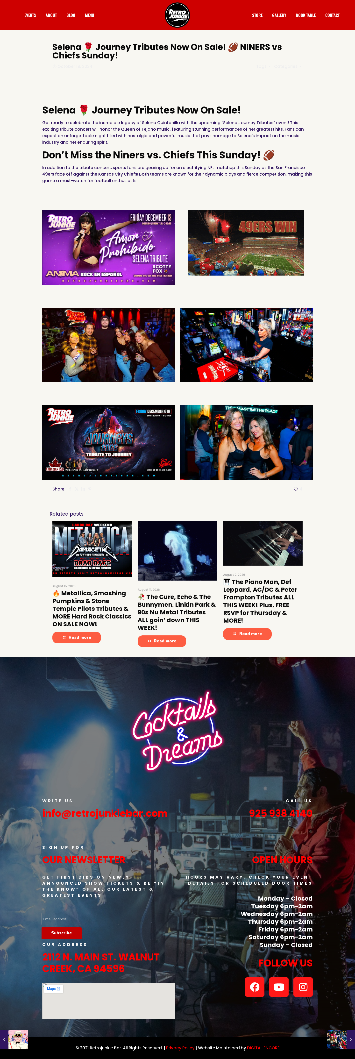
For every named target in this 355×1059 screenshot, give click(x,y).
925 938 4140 (281, 813)
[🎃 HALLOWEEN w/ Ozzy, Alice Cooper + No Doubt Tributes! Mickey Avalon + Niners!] (341, 1039)
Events (30, 15)
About (51, 15)
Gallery (279, 15)
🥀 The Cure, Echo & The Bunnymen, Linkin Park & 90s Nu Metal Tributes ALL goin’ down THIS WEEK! (177, 612)
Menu (89, 15)
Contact (332, 15)
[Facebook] (254, 987)
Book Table (306, 15)
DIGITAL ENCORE (263, 1048)
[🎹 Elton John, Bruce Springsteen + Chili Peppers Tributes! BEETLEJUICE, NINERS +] (14, 1039)
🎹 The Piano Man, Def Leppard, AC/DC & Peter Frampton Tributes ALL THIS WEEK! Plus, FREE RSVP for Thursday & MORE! (260, 601)
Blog (70, 15)
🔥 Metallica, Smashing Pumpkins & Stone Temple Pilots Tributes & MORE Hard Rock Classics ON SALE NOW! (91, 608)
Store (257, 15)
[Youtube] (279, 987)
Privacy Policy (180, 1048)
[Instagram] (303, 987)
